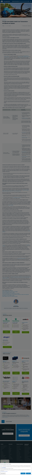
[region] (16, 469)
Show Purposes (3, 473)
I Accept (28, 473)
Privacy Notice (4, 467)
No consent (23, 473)
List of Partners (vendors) (4, 471)
